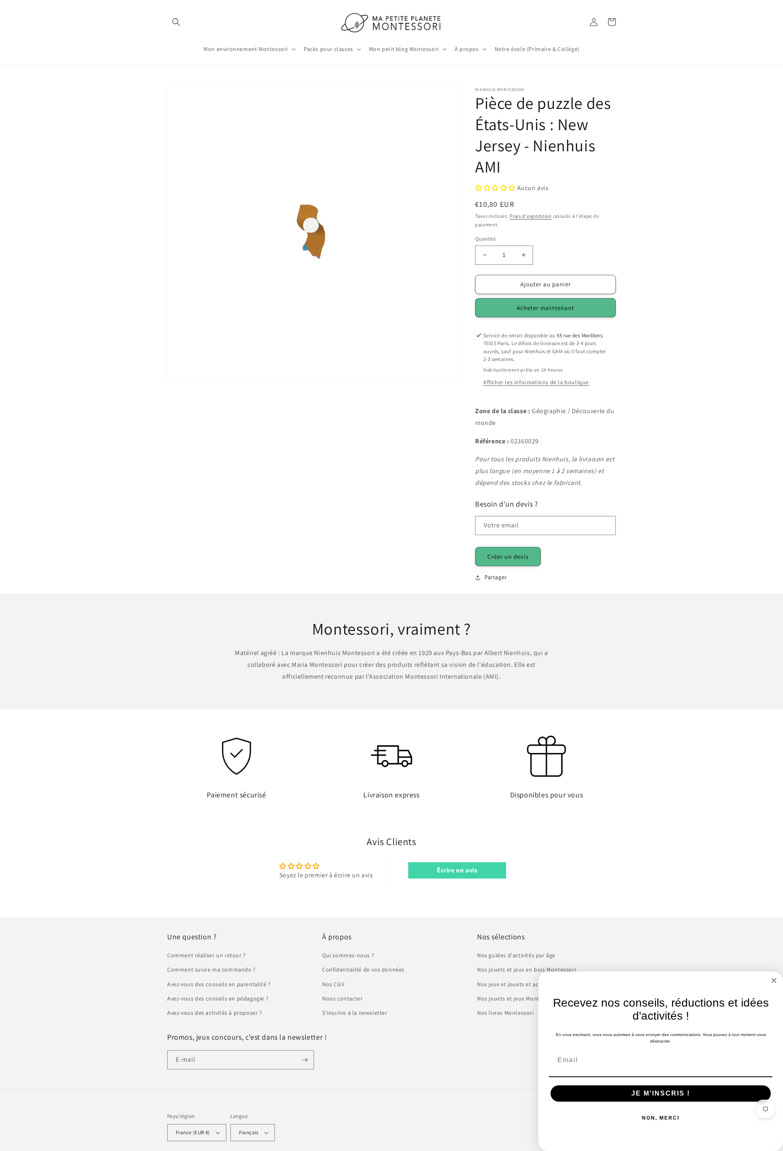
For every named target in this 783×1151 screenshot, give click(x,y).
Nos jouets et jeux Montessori (516, 998)
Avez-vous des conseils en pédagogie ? (217, 998)
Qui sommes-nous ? (348, 955)
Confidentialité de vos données (363, 969)
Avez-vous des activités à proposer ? (214, 1012)
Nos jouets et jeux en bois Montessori (526, 969)
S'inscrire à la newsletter (354, 1012)
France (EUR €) (193, 1132)
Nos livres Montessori (505, 1012)
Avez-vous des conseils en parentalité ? (218, 984)
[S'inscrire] (305, 1059)
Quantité (485, 238)
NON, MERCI (660, 1118)
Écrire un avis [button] (457, 870)
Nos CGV (333, 984)
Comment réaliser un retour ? (206, 955)
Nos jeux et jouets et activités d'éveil (525, 984)
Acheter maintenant (545, 308)
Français (249, 1132)
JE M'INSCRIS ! (660, 1093)
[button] (176, 22)
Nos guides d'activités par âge (516, 955)
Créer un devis (508, 556)
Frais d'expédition (531, 216)
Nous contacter (342, 998)
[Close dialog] (774, 980)
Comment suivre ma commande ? (211, 969)
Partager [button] (495, 577)
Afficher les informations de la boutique (536, 382)
